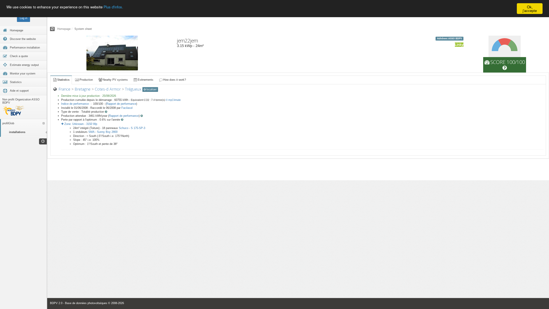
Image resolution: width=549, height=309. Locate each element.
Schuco (123, 128)
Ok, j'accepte (530, 8)
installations (17, 132)
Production (86, 79)
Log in (23, 18)
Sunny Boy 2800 (107, 131)
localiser (151, 89)
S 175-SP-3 (138, 128)
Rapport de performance (121, 103)
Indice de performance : (76, 103)
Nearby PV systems (115, 79)
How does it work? (174, 79)
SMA (91, 131)
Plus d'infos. (113, 7)
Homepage (64, 28)
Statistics (63, 79)
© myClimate (173, 99)
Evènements (145, 79)
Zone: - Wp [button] (80, 124)
